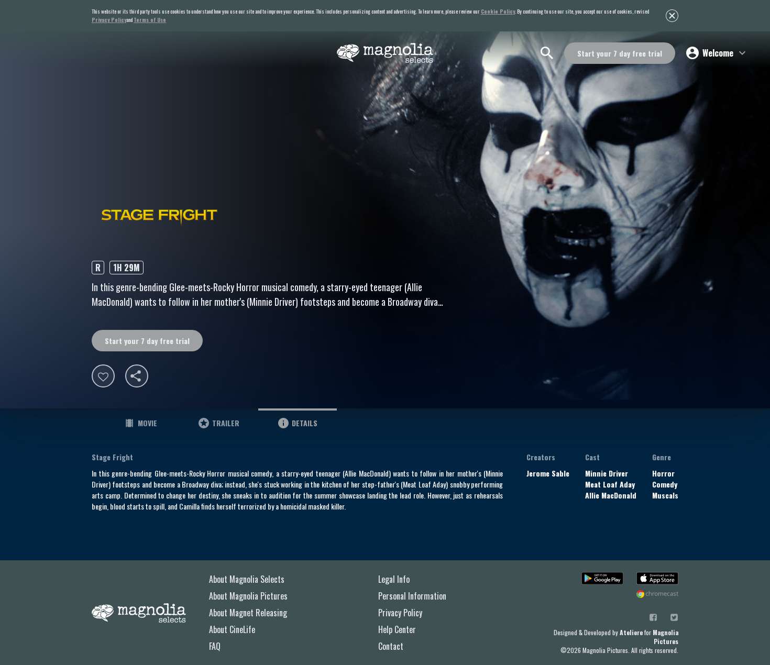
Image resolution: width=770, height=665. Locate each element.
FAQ (215, 646)
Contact (390, 646)
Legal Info (394, 579)
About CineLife (232, 629)
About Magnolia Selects (246, 579)
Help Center (397, 629)
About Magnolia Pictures (248, 596)
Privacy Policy (400, 612)
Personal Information (412, 596)
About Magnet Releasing (248, 612)
